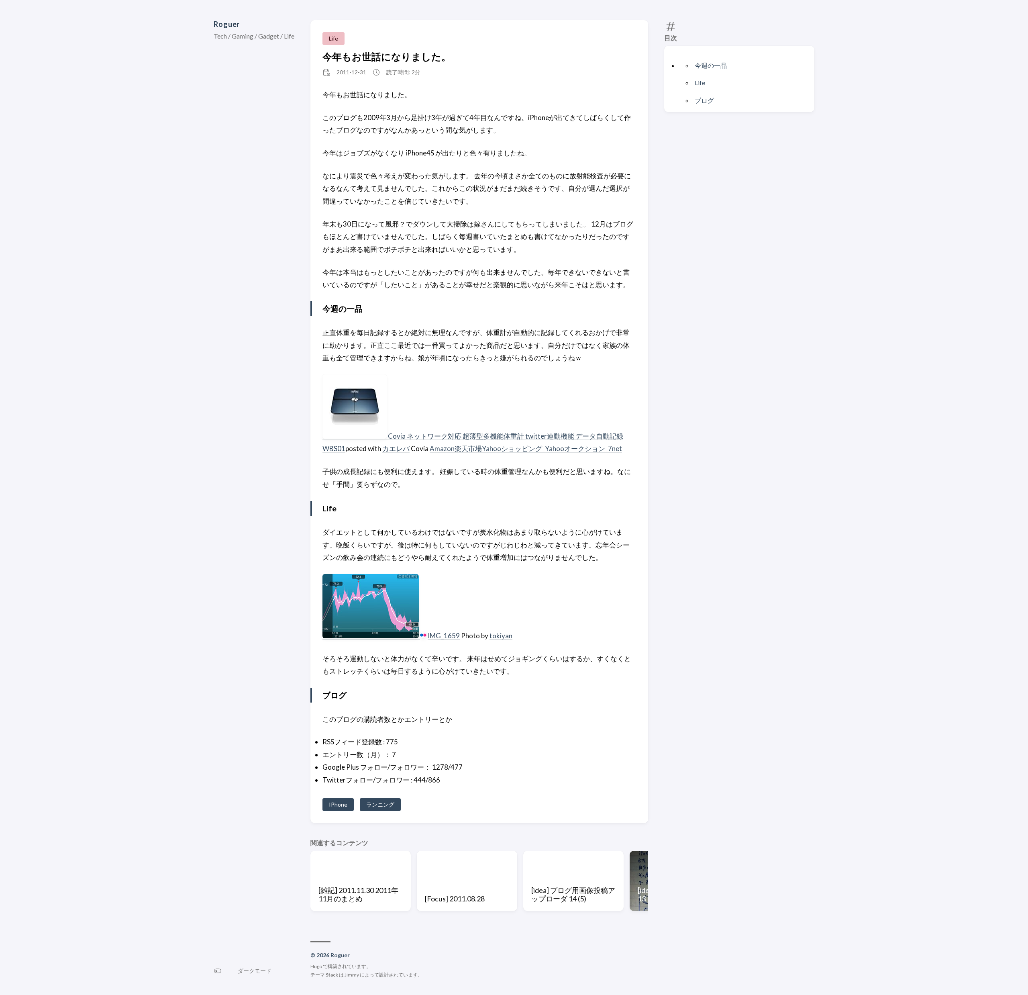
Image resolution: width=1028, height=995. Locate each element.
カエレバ (396, 448)
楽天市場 (468, 448)
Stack (332, 975)
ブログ (704, 100)
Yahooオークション (575, 448)
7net (615, 448)
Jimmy (352, 975)
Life (700, 82)
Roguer (227, 24)
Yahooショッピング (512, 448)
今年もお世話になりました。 (386, 56)
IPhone (338, 804)
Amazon (442, 448)
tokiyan (501, 635)
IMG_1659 (444, 635)
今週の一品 (711, 65)
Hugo (316, 966)
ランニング (380, 804)
